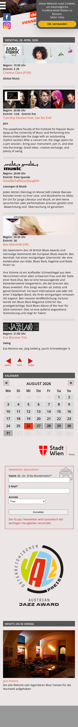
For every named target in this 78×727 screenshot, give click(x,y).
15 (59, 411)
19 (28, 418)
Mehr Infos (57, 17)
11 (18, 411)
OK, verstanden (57, 24)
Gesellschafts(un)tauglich (21, 181)
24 (8, 426)
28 (18, 397)
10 (8, 411)
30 (39, 397)
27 (8, 397)
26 (28, 426)
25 (18, 426)
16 (69, 411)
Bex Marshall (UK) (16, 244)
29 (28, 397)
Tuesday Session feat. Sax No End (27, 118)
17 (8, 418)
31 (49, 397)
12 (28, 411)
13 (39, 411)
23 (69, 418)
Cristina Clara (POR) (17, 73)
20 (39, 418)
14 (49, 411)
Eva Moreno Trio (15, 337)
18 (18, 418)
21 (49, 418)
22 (59, 418)
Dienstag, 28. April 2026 (21, 40)
